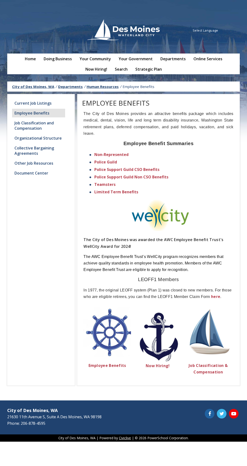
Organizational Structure (38, 138)
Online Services (207, 58)
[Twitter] (221, 414)
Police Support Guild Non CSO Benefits (131, 177)
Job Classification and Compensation (34, 125)
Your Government (136, 58)
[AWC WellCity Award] (158, 229)
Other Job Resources (33, 163)
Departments (173, 58)
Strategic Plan (148, 69)
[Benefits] (109, 355)
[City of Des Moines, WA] (123, 30)
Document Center (31, 173)
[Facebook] (209, 414)
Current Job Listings (33, 103)
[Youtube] (234, 414)
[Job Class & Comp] (209, 355)
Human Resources (103, 86)
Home (30, 58)
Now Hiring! (96, 69)
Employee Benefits (31, 113)
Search (121, 69)
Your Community (95, 58)
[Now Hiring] (158, 360)
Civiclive (125, 438)
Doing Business (58, 58)
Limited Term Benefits (116, 192)
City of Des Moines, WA (33, 86)
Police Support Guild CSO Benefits (126, 169)
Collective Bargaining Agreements (34, 150)
